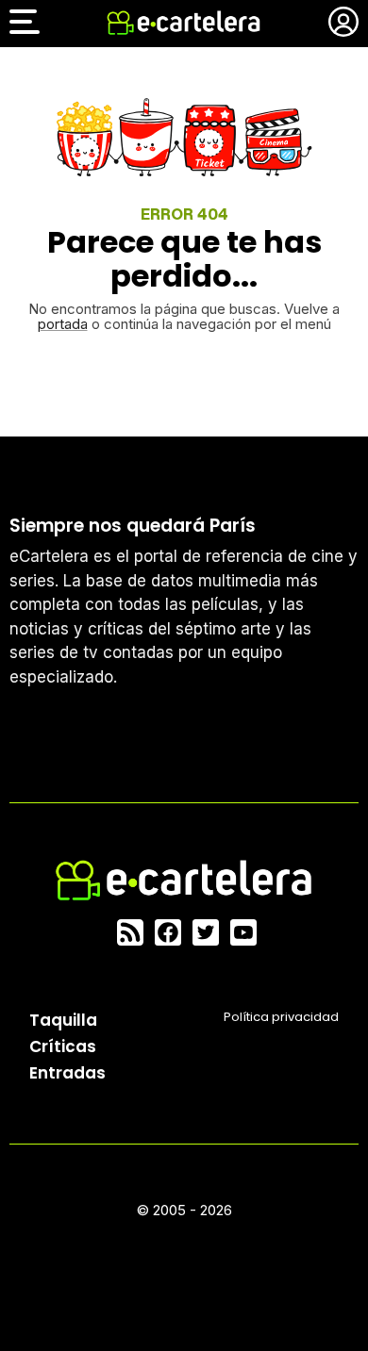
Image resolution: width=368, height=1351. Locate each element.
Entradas (67, 1073)
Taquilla (63, 1020)
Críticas (62, 1046)
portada (63, 324)
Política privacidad (281, 1017)
